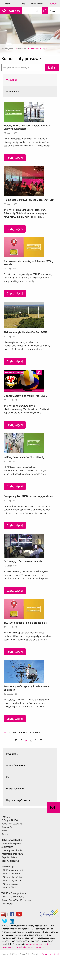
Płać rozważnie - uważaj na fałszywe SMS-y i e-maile (29, 262)
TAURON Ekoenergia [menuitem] (11, 877)
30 (14, 732)
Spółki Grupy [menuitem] (8, 866)
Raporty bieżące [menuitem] (9, 857)
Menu (52, 10)
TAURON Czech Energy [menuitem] (12, 896)
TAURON (52, 3)
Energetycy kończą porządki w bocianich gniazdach (26, 688)
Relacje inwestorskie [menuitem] (11, 823)
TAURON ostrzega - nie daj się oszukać (25, 623)
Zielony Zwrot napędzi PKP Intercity (24, 457)
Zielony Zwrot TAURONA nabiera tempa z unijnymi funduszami (27, 127)
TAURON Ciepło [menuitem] (9, 887)
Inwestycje (12, 754)
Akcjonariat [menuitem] (7, 847)
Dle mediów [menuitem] (7, 827)
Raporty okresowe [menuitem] (10, 860)
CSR (8, 777)
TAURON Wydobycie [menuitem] (11, 880)
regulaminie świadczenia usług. (30, 946)
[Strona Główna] (11, 10)
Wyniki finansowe (15, 765)
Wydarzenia (12, 91)
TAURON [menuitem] (5, 816)
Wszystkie (11, 80)
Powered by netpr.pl (50, 954)
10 (5, 732)
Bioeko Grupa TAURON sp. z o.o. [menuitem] (17, 900)
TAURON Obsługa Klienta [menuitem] (14, 893)
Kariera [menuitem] (5, 834)
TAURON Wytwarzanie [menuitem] (12, 870)
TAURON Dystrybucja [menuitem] (12, 873)
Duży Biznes (37, 3)
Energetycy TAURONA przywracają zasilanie (28, 496)
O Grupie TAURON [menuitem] (10, 820)
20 (9, 732)
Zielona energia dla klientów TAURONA (25, 332)
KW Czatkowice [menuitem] (9, 903)
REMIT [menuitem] (4, 830)
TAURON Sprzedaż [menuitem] (10, 884)
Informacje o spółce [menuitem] (11, 843)
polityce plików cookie (35, 943)
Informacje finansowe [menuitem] (12, 853)
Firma (22, 3)
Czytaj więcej (15, 158)
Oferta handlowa (15, 788)
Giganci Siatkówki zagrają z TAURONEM (26, 396)
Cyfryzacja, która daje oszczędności (23, 561)
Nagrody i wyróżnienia (18, 800)
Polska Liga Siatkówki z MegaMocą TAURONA (29, 200)
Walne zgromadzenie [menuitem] (11, 850)
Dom (7, 3)
